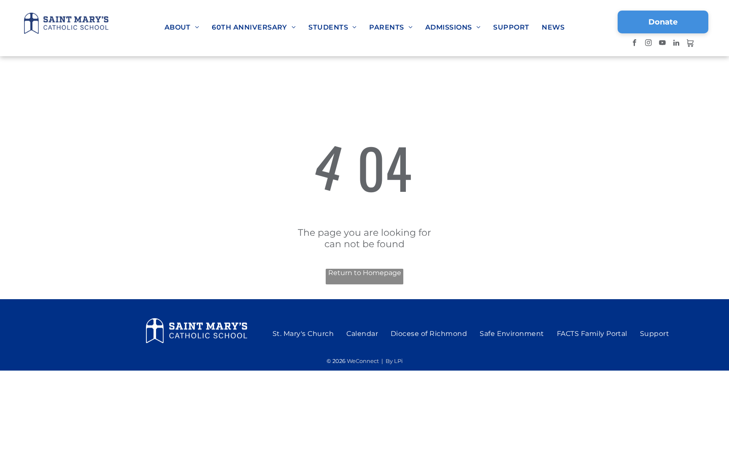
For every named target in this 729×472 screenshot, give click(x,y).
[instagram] (648, 44)
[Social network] (690, 44)
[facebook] (634, 44)
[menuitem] (182, 27)
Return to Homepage (364, 273)
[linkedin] (676, 44)
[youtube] (662, 44)
